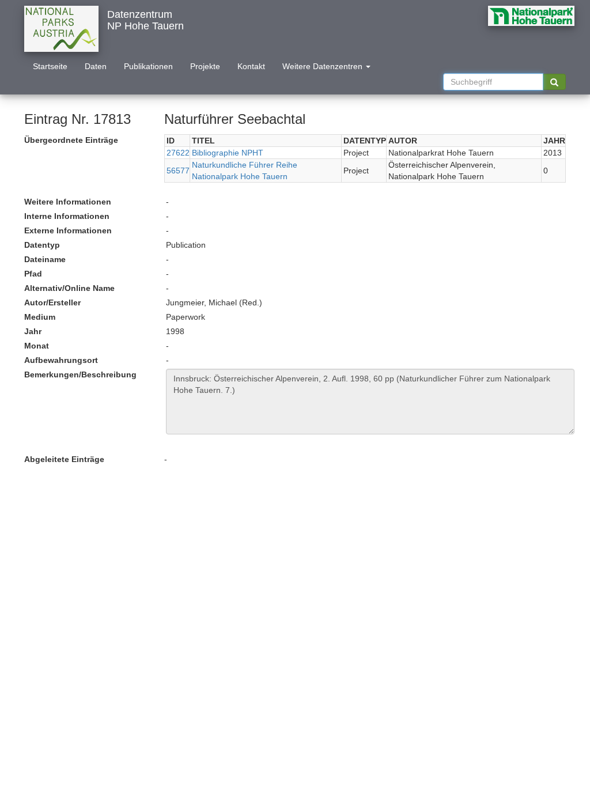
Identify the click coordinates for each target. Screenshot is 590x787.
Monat (36, 345)
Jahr (32, 331)
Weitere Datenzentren (323, 66)
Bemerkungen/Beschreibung (80, 374)
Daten (96, 66)
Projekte (205, 66)
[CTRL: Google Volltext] (554, 82)
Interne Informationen (66, 216)
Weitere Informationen (67, 201)
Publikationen (148, 66)
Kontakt (251, 66)
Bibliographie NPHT (227, 152)
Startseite (50, 66)
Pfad (33, 273)
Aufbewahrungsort (61, 360)
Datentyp (42, 244)
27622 (178, 152)
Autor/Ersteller (52, 302)
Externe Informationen (68, 230)
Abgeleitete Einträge (64, 459)
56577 (178, 170)
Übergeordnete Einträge (71, 140)
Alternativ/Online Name (69, 288)
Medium (39, 316)
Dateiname (45, 259)
